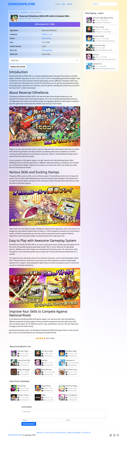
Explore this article (17, 67)
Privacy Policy (61, 433)
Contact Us (86, 433)
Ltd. (51, 34)
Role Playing (24, 12)
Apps (63, 4)
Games (69, 4)
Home (57, 4)
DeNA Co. (45, 34)
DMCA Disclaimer (74, 433)
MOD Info (15, 60)
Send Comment (29, 424)
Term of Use (49, 433)
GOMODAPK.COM (21, 4)
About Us (39, 433)
